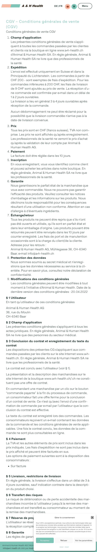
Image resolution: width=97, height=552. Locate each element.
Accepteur (44, 540)
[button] (92, 517)
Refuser (63, 540)
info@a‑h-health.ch (11, 548)
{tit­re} (62, 547)
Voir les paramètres (83, 540)
